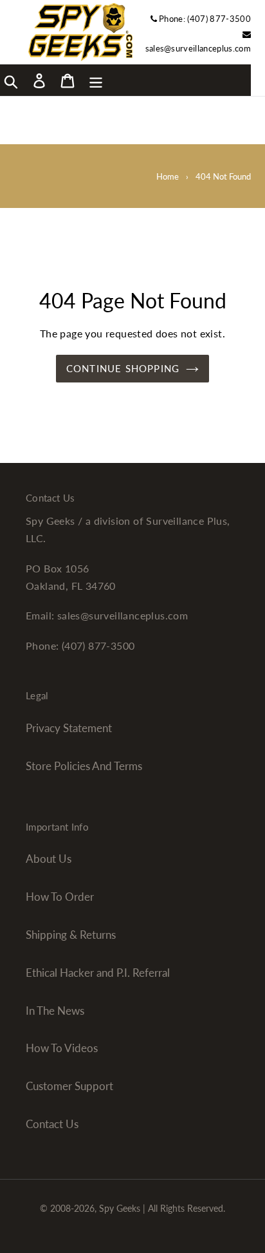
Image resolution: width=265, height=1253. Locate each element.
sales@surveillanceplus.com (198, 48)
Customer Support (69, 1086)
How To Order (60, 896)
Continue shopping (122, 368)
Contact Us (52, 1124)
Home (167, 176)
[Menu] (96, 80)
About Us (48, 858)
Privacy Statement (69, 728)
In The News (55, 1010)
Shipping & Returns (71, 934)
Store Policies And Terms (84, 766)
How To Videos (62, 1048)
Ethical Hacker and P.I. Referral (98, 972)
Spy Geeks (119, 1208)
